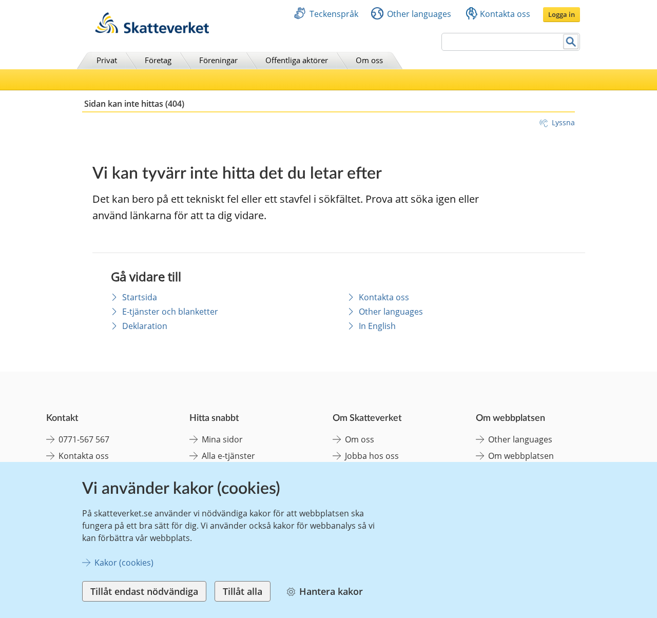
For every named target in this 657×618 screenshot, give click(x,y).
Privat (106, 60)
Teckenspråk (334, 14)
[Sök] (571, 41)
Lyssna (563, 122)
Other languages (419, 14)
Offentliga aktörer (296, 60)
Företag (158, 60)
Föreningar (218, 60)
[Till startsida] (152, 30)
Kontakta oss (505, 14)
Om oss (369, 60)
